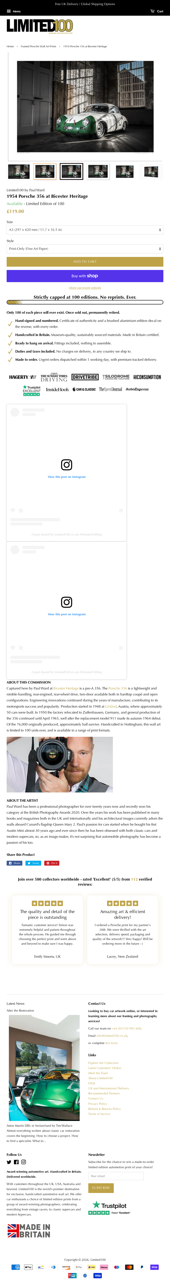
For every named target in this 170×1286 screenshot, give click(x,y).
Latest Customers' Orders (104, 1068)
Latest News (15, 1003)
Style (10, 241)
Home (10, 46)
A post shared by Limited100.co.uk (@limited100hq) (66, 534)
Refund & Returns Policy (104, 1109)
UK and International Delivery (108, 1088)
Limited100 (98, 1260)
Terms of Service (99, 1114)
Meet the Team (98, 1073)
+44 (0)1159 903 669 (126, 1028)
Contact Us (95, 1098)
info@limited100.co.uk (112, 1036)
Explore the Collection (103, 1063)
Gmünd (111, 706)
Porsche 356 (117, 688)
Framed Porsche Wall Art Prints (38, 46)
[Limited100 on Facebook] (16, 1163)
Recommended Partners (104, 1093)
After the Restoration (20, 1010)
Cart (159, 11)
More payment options (85, 287)
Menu (16, 11)
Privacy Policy (97, 1104)
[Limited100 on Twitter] (9, 1163)
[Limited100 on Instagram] (23, 1163)
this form (111, 1043)
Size (10, 222)
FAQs (91, 1083)
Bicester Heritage (66, 688)
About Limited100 (100, 1078)
